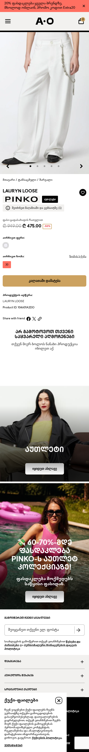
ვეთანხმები (13, 745)
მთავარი (9, 180)
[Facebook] (28, 319)
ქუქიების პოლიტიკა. (47, 737)
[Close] (83, 5)
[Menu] (7, 21)
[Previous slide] (7, 166)
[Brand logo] (21, 199)
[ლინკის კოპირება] (40, 319)
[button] (30, 166)
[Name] (7, 245)
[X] (34, 319)
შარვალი (45, 180)
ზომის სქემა (77, 256)
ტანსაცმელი (27, 180)
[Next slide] (81, 166)
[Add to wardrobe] (82, 192)
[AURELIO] (44, 21)
